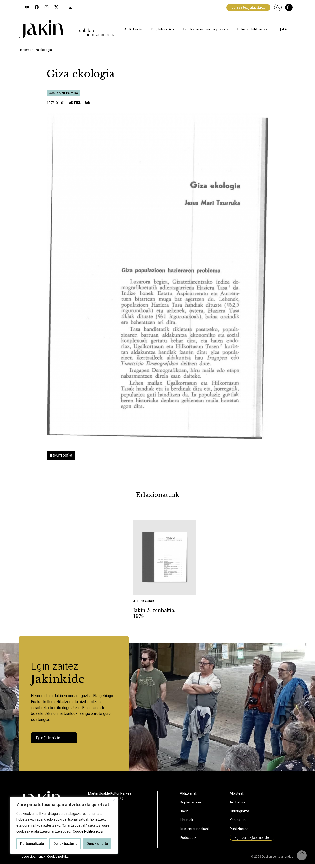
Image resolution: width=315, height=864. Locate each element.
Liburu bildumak (252, 29)
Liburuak (186, 820)
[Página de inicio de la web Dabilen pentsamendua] (67, 29)
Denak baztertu (65, 844)
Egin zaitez (248, 7)
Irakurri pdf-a (61, 455)
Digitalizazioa (162, 29)
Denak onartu (97, 844)
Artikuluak (79, 103)
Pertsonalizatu (32, 844)
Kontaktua (238, 820)
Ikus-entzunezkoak (195, 829)
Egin (49, 737)
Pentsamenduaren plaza (204, 29)
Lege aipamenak (33, 856)
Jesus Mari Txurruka (63, 93)
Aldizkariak (188, 793)
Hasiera (24, 50)
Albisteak (237, 793)
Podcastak (188, 838)
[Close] (114, 800)
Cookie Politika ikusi (88, 831)
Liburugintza (239, 811)
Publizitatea (239, 829)
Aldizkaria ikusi (150, 588)
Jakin (285, 29)
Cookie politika (58, 856)
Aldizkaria (133, 29)
